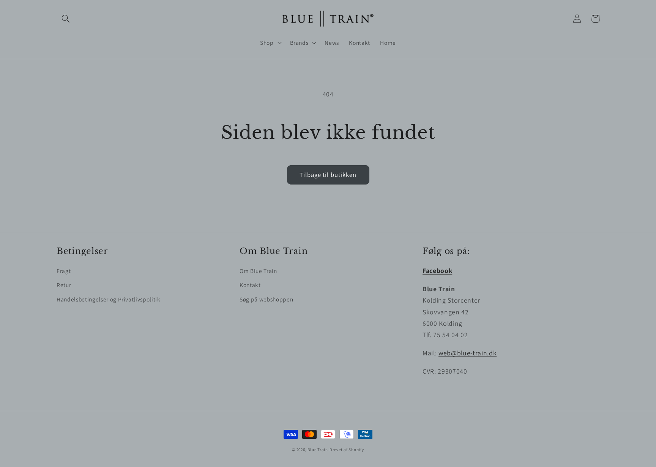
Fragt (64, 271)
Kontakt (250, 285)
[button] (66, 18)
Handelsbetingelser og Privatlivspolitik (109, 299)
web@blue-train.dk (467, 353)
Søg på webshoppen (266, 299)
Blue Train (318, 449)
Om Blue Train (258, 271)
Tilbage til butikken (328, 174)
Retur (64, 285)
